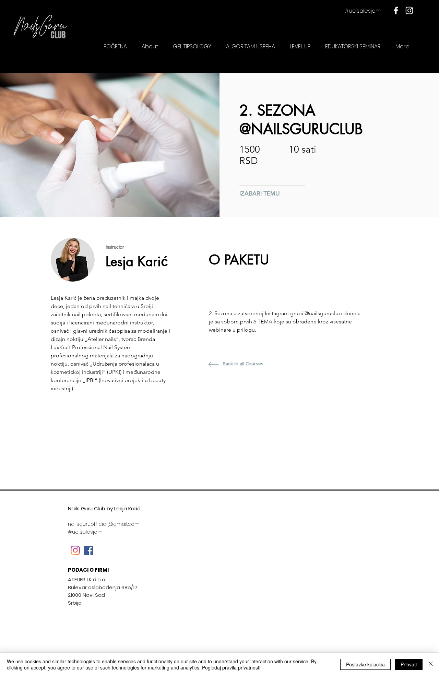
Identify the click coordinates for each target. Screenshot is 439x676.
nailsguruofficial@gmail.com (104, 523)
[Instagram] (409, 10)
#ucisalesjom (363, 11)
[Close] (431, 664)
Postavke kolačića (365, 664)
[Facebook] (396, 10)
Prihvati (409, 664)
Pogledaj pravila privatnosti (231, 667)
